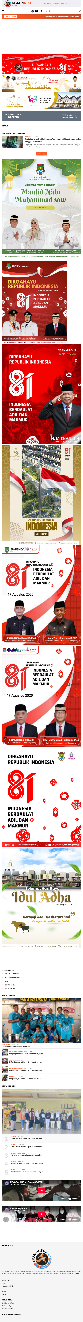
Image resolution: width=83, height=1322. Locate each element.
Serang (11, 1060)
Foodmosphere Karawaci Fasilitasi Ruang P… (27, 1172)
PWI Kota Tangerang (12, 974)
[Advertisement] (41, 37)
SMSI (6, 981)
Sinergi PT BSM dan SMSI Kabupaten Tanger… (28, 1163)
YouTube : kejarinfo (7, 1308)
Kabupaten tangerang (16, 1051)
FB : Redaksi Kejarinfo (8, 1306)
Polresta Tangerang (12, 977)
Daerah (11, 1077)
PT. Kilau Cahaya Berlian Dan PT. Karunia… (26, 1155)
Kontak (4, 1294)
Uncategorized (6, 1044)
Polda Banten (10, 989)
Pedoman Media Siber (8, 1286)
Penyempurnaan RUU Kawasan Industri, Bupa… (26, 1054)
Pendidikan (28, 137)
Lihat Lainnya (42, 154)
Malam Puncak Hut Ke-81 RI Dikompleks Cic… (25, 1062)
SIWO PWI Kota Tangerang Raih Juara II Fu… (18, 1047)
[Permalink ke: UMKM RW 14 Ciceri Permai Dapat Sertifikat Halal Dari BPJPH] (41, 1111)
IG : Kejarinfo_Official (8, 1303)
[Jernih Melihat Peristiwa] (41, 11)
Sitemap (4, 1292)
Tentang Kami (6, 1280)
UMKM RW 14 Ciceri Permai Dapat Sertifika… (27, 1138)
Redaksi (76, 1273)
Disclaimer (5, 1289)
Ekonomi (13, 1136)
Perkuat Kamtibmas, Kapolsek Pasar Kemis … (27, 1147)
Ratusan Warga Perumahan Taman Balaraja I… (26, 1070)
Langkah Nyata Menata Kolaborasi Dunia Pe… (26, 1079)
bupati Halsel (10, 985)
